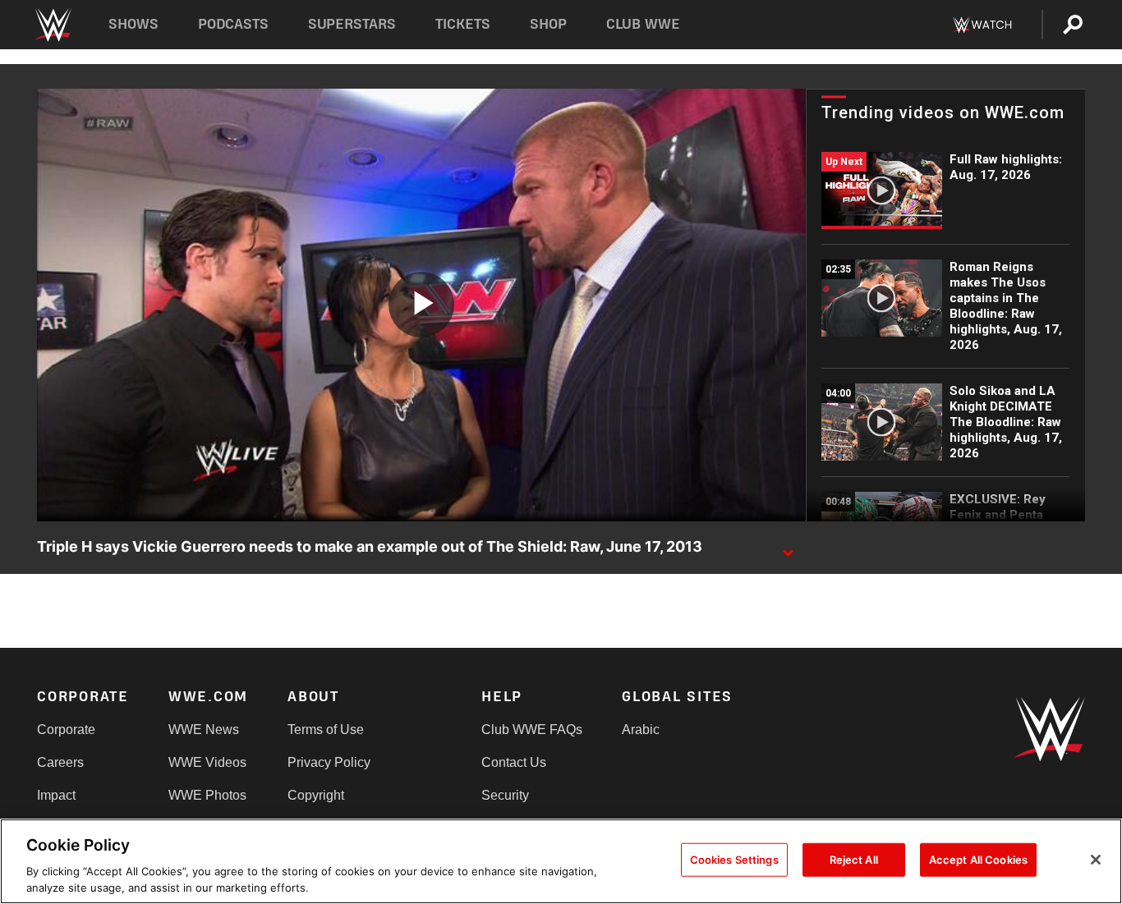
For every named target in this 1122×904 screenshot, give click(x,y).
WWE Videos (207, 762)
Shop (548, 24)
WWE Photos (207, 795)
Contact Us (513, 762)
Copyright (315, 795)
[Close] (1096, 860)
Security (505, 795)
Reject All (854, 859)
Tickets (462, 24)
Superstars (352, 24)
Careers (60, 762)
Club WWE (643, 24)
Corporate (66, 730)
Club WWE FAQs (531, 730)
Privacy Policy (328, 762)
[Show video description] (788, 548)
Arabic (641, 730)
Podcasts (233, 24)
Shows (133, 24)
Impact (56, 795)
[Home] (52, 25)
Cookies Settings (734, 859)
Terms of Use (325, 730)
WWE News (203, 730)
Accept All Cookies (978, 859)
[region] (561, 861)
